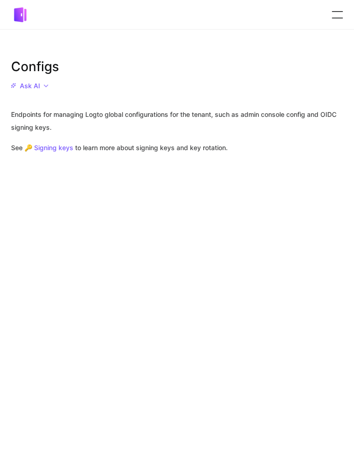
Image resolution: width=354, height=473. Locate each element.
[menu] (29, 86)
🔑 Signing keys (48, 148)
